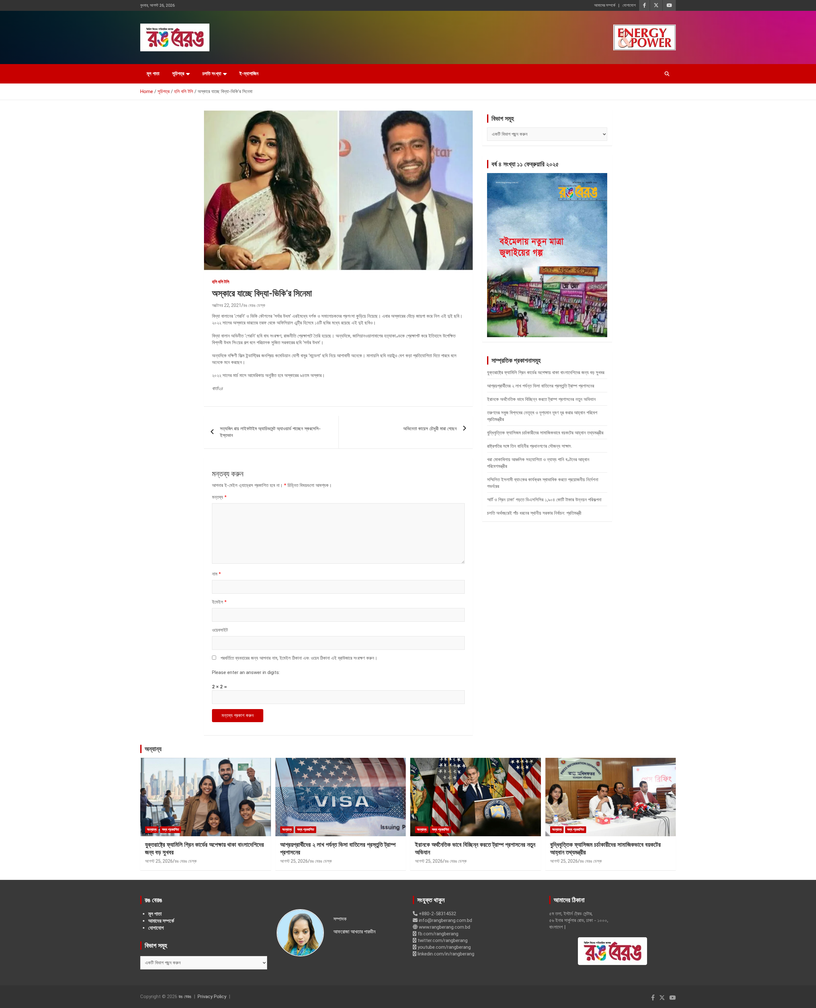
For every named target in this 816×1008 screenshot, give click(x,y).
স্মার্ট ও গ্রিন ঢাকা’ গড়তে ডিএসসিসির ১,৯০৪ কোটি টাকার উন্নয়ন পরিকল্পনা (544, 500)
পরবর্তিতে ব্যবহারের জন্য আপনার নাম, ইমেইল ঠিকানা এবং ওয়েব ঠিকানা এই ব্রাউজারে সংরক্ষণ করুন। (299, 658)
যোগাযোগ (629, 5)
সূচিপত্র (178, 73)
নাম (216, 574)
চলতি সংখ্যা (211, 73)
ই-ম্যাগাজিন (249, 73)
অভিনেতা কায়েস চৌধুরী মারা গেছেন (430, 428)
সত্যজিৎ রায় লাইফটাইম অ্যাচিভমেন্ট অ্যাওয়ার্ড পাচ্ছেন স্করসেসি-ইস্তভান (270, 432)
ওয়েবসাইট (220, 630)
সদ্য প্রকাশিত (170, 829)
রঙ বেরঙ (184, 996)
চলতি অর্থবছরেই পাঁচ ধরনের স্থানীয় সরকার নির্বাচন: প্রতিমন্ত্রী (534, 513)
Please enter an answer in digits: (246, 672)
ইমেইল (219, 602)
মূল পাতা (153, 73)
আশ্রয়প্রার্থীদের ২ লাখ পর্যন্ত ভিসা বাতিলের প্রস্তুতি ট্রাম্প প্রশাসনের (540, 386)
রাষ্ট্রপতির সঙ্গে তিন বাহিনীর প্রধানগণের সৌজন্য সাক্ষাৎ (529, 446)
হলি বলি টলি (220, 281)
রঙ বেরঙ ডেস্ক (254, 305)
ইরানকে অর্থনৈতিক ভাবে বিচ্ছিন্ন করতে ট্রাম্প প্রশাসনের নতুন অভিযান (541, 399)
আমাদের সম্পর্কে (604, 5)
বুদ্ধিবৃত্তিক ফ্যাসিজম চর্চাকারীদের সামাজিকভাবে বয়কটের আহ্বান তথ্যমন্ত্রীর (545, 433)
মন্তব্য (219, 497)
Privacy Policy (212, 996)
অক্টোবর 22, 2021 (226, 305)
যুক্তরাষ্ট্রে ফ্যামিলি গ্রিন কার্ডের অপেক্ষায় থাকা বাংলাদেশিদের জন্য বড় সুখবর (545, 372)
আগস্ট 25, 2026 (159, 861)
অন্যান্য (153, 749)
